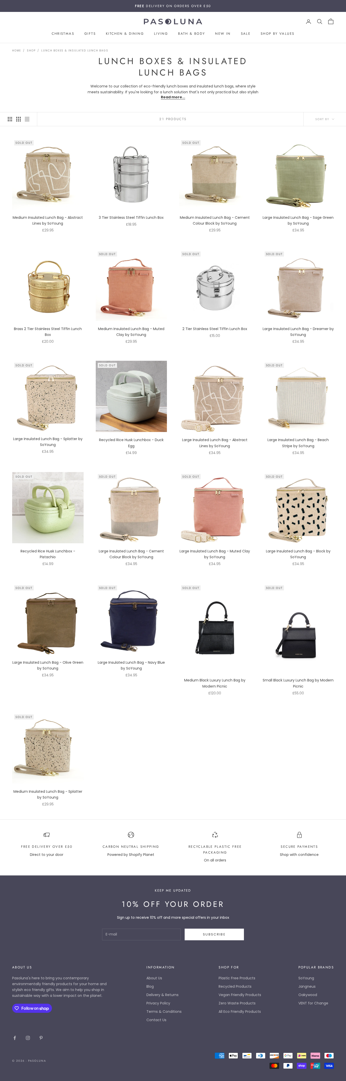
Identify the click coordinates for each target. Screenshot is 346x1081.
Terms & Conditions (164, 1011)
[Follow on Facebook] (14, 1037)
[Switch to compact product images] (27, 119)
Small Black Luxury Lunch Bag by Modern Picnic (298, 683)
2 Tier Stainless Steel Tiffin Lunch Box (214, 328)
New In (222, 33)
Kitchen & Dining (125, 33)
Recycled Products (235, 986)
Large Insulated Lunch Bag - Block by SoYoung (298, 554)
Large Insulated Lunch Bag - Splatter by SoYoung (48, 441)
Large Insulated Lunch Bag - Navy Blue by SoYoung (131, 665)
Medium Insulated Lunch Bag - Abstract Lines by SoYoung (48, 220)
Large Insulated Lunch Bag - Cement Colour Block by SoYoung (131, 554)
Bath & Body (191, 33)
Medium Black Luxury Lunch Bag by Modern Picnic (214, 683)
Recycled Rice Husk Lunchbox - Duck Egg (131, 442)
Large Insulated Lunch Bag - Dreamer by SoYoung (298, 331)
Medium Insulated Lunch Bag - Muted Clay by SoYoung (131, 331)
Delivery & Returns (162, 994)
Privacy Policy (158, 1003)
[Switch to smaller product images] (18, 119)
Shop (31, 50)
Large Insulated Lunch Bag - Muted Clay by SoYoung (215, 554)
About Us (154, 978)
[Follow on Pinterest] (41, 1037)
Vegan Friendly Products (240, 994)
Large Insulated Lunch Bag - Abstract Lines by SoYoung (214, 442)
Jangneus (307, 986)
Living (161, 33)
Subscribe (214, 934)
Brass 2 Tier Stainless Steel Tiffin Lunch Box (48, 331)
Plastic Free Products (237, 978)
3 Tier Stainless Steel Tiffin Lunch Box (131, 217)
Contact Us (156, 1019)
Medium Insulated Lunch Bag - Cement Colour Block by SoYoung (215, 220)
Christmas (63, 33)
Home (16, 50)
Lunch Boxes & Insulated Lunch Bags (74, 50)
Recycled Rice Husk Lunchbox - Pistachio (48, 554)
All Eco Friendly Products (240, 1011)
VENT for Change (313, 1003)
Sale (246, 33)
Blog (150, 986)
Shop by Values (277, 33)
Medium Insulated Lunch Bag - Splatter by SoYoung (47, 794)
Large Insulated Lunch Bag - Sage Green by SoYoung (298, 220)
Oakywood (307, 994)
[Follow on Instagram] (27, 1037)
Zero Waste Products (237, 1003)
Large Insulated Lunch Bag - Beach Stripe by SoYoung (298, 442)
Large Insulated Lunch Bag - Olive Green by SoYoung (47, 665)
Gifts (90, 33)
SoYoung (306, 978)
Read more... (173, 97)
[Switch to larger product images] (10, 119)
